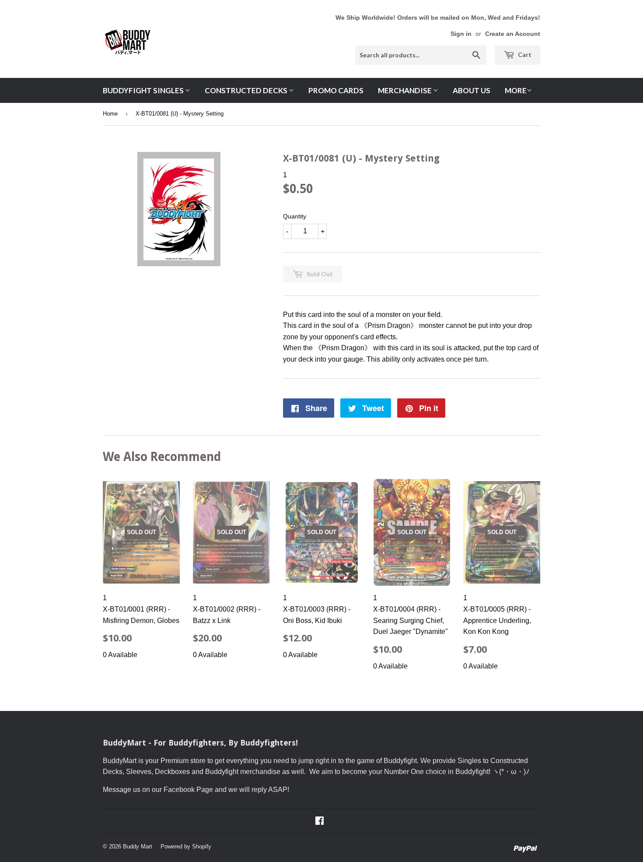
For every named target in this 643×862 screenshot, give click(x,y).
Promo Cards (335, 90)
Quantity (294, 216)
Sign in (461, 34)
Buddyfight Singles (144, 90)
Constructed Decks (247, 90)
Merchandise (405, 90)
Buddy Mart (137, 846)
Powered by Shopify (186, 846)
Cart (524, 54)
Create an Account (512, 34)
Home (110, 113)
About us (471, 90)
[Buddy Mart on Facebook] (319, 821)
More (516, 90)
